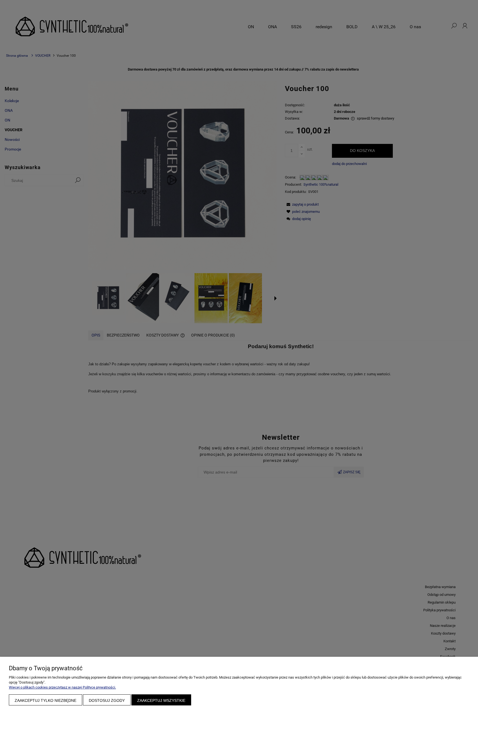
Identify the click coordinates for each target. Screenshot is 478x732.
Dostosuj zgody (107, 700)
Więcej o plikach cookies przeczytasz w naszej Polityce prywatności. (62, 687)
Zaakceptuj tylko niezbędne (45, 700)
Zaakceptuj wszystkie (161, 700)
